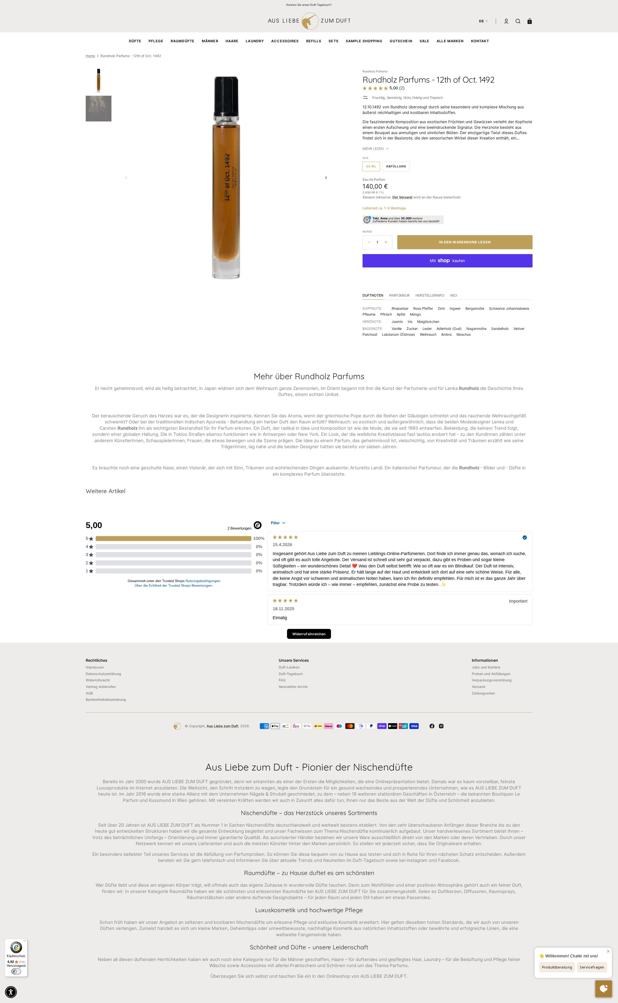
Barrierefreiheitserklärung (106, 699)
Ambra (446, 334)
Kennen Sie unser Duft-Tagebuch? (309, 5)
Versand (478, 687)
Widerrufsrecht (98, 680)
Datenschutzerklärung (103, 674)
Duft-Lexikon (289, 667)
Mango (415, 314)
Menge (367, 231)
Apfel (401, 314)
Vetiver (519, 328)
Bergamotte (475, 308)
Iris (410, 321)
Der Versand (402, 197)
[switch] (16, 971)
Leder (427, 328)
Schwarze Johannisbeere (509, 308)
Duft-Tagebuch (291, 674)
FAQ (282, 680)
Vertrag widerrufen (101, 687)
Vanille (397, 328)
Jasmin (397, 321)
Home (90, 56)
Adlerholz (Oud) (449, 328)
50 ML (373, 167)
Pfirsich (386, 314)
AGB (89, 693)
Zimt (441, 308)
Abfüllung (398, 167)
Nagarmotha (476, 328)
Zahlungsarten (483, 693)
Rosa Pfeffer (423, 308)
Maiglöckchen (428, 321)
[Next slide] (326, 177)
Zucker (412, 328)
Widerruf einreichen (309, 634)
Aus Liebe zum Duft (222, 726)
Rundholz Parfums (375, 71)
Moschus (464, 334)
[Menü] (24, 942)
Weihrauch (428, 334)
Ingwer (455, 308)
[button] (506, 21)
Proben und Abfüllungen (491, 674)
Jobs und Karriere (486, 667)
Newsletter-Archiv (293, 687)
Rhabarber (400, 308)
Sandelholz (500, 328)
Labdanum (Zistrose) (398, 334)
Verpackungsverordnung (492, 680)
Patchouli (370, 334)
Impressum (95, 667)
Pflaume (369, 314)
